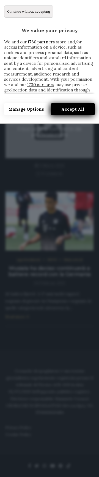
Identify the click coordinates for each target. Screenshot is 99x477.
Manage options (26, 109)
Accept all (72, 109)
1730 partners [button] (41, 41)
